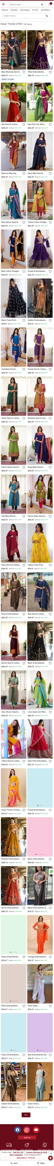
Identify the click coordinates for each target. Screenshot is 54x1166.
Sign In (27, 1138)
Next (26, 1115)
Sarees (14, 10)
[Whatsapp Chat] (51, 871)
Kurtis (35, 10)
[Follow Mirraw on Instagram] (27, 1130)
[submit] (47, 15)
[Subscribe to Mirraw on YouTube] (36, 1130)
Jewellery (45, 10)
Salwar (5, 10)
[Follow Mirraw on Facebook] (17, 1130)
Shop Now (15, 65)
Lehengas (25, 10)
